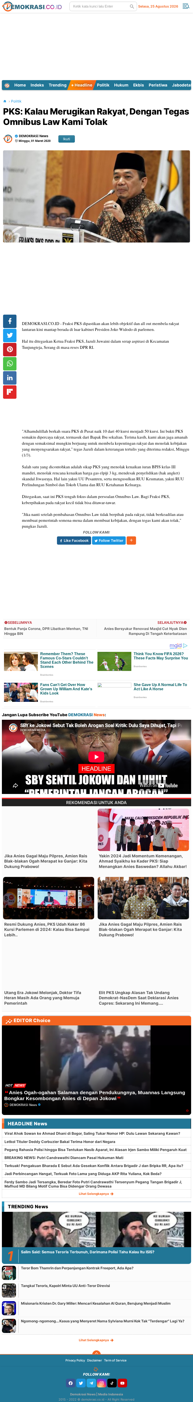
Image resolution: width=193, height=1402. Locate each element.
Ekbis (138, 85)
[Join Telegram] (91, 1383)
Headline (83, 85)
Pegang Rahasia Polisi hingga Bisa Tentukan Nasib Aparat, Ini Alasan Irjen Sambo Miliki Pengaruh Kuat (95, 1149)
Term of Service (115, 1360)
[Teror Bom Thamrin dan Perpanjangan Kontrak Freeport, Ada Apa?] (9, 1273)
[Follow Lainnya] (131, 541)
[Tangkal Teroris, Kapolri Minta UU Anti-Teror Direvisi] (9, 1290)
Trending (58, 85)
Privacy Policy (75, 1360)
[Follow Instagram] (101, 1383)
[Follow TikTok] (112, 1383)
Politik (103, 85)
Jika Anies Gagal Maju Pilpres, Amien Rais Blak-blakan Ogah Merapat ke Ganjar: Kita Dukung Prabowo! (45, 861)
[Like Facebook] (70, 1383)
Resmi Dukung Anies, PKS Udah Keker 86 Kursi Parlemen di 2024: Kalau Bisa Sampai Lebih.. (46, 929)
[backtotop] (96, 1354)
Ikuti (66, 139)
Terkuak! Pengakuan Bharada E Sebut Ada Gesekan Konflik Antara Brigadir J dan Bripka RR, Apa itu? (93, 1166)
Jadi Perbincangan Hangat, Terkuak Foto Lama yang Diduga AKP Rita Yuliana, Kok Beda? (83, 1174)
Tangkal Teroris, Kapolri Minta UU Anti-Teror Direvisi (65, 1285)
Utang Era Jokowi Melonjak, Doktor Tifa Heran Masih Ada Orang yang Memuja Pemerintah (42, 997)
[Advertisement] (97, 46)
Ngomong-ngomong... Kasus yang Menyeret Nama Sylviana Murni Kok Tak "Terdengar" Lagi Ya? (102, 1321)
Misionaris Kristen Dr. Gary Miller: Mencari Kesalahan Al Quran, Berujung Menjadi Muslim (96, 1303)
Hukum (121, 85)
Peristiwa (158, 85)
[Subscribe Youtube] (122, 1383)
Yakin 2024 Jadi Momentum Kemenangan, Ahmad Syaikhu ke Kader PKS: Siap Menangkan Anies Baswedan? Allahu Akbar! (143, 861)
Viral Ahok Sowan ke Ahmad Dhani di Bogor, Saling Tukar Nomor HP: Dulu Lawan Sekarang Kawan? (92, 1133)
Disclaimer (94, 1360)
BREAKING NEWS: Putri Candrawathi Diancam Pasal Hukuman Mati (63, 1157)
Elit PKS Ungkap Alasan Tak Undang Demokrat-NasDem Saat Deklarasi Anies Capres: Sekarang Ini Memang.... (139, 997)
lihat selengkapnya (94, 1194)
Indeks (37, 85)
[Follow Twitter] (81, 1383)
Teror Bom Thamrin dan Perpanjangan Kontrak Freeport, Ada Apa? (77, 1268)
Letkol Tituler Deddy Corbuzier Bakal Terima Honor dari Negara (59, 1141)
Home (20, 85)
